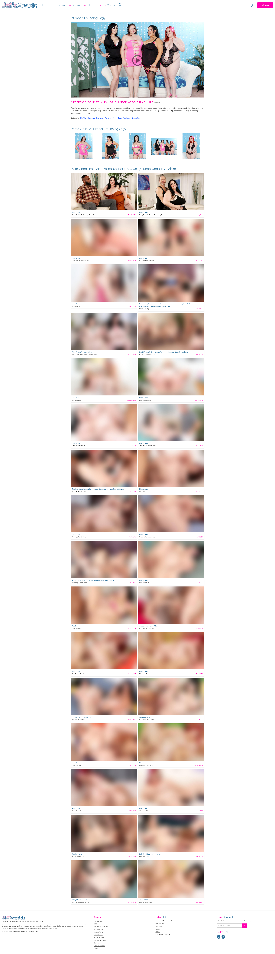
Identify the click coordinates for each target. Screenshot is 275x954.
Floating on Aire (77, 628)
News (96, 948)
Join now (265, 5)
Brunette (99, 118)
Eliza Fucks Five (144, 674)
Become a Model (99, 946)
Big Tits (83, 118)
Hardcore (91, 118)
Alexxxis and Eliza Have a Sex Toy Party (84, 354)
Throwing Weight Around (147, 537)
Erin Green (155, 352)
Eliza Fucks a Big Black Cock (80, 260)
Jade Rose (174, 352)
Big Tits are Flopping (78, 856)
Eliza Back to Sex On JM (79, 446)
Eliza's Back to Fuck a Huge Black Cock (84, 215)
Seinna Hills (88, 580)
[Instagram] (218, 937)
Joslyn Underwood (121, 102)
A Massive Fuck (76, 306)
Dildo (114, 118)
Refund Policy (98, 935)
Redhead (126, 118)
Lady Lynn (143, 304)
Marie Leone (177, 304)
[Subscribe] (244, 925)
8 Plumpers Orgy (144, 309)
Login (251, 5)
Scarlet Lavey (97, 102)
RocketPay (159, 926)
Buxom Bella (109, 580)
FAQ (95, 924)
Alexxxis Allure (86, 352)
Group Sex (136, 118)
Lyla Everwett (144, 306)
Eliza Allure (145, 102)
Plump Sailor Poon (77, 811)
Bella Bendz (164, 352)
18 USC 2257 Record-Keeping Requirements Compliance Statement (20, 931)
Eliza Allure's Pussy (145, 400)
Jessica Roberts (166, 304)
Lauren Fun (166, 306)
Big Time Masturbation (146, 260)
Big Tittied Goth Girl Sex (147, 719)
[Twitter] (223, 937)
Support (96, 943)
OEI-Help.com (160, 923)
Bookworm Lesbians (78, 719)
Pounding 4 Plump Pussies (80, 582)
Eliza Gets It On (144, 582)
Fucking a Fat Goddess (79, 537)
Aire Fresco (79, 102)
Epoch (158, 929)
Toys (120, 118)
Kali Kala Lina (144, 854)
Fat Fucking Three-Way (146, 628)
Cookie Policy (98, 932)
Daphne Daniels (78, 489)
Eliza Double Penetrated (79, 674)
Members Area (98, 921)
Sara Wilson (188, 304)
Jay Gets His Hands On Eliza (148, 446)
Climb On (142, 491)
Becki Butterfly (144, 352)
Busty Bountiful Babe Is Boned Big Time (151, 215)
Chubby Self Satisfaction (147, 811)
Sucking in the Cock (145, 902)
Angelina (108, 489)
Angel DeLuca (153, 304)
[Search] (120, 4)
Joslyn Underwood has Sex (80, 902)
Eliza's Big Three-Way (146, 765)
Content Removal (100, 940)
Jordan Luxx (144, 626)
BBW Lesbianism (144, 856)
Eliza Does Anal (77, 765)
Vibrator (108, 118)
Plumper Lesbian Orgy (79, 491)
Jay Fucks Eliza (76, 400)
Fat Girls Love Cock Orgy (147, 354)
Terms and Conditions (101, 926)
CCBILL (158, 932)
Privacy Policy (98, 929)
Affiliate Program (99, 937)
